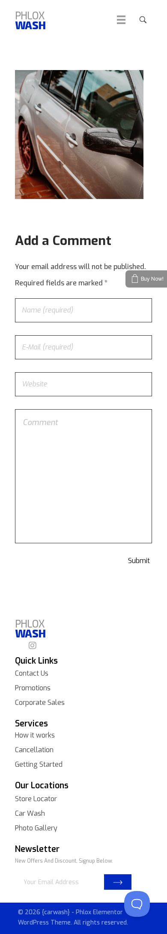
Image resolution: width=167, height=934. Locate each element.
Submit (117, 882)
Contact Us (31, 673)
